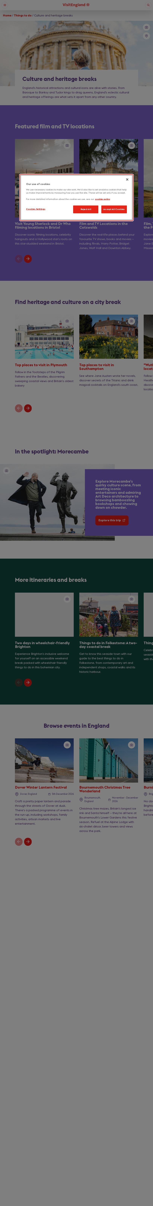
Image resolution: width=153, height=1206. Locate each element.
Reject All (86, 209)
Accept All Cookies (114, 209)
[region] (76, 197)
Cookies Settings (35, 209)
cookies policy (102, 199)
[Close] (127, 179)
